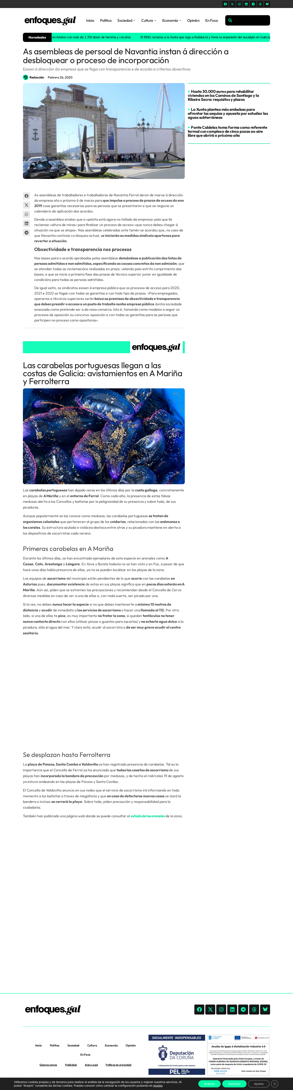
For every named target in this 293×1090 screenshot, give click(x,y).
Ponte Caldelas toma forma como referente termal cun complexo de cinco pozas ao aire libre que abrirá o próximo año (227, 131)
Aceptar (209, 1083)
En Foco (85, 1054)
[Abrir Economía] (180, 20)
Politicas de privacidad (118, 1065)
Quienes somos (48, 1065)
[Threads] (260, 4)
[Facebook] (225, 4)
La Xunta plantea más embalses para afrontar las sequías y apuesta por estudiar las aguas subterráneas (228, 113)
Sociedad (73, 1045)
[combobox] (247, 20)
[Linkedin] (246, 4)
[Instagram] (239, 4)
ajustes (157, 1085)
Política (54, 1045)
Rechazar (234, 1083)
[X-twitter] (232, 4)
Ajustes (259, 1083)
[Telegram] (253, 4)
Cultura (92, 1045)
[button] (26, 195)
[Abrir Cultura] (155, 20)
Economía (111, 1045)
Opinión (131, 1045)
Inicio (38, 1045)
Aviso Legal (91, 1065)
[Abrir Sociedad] (134, 20)
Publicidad (71, 1065)
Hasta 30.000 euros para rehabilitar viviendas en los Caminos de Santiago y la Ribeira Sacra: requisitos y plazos (223, 95)
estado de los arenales (148, 816)
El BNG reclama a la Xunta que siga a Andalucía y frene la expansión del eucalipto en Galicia (183, 37)
